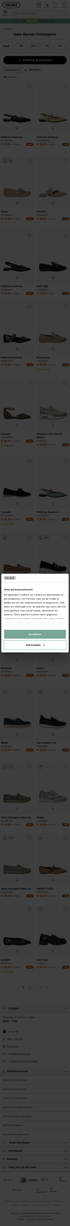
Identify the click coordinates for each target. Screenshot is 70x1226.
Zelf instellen (33, 644)
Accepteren (35, 634)
